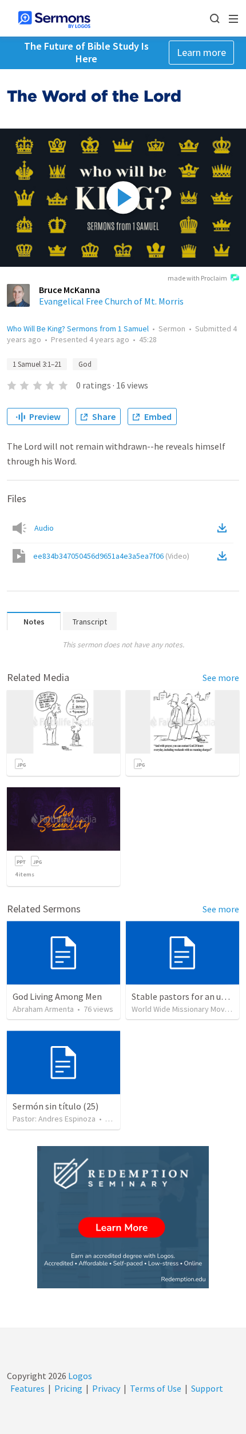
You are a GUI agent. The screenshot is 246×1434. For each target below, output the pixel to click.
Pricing (68, 1388)
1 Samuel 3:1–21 (37, 364)
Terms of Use (155, 1388)
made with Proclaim (197, 278)
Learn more (201, 52)
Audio (44, 528)
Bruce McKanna (69, 289)
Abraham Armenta (43, 1009)
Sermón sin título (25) (55, 1106)
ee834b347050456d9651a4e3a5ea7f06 (111, 556)
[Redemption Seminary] (123, 1217)
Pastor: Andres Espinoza (54, 1118)
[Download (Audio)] (224, 527)
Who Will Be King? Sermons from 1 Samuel (78, 328)
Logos (79, 1375)
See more (221, 677)
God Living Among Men (57, 996)
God (85, 364)
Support (207, 1388)
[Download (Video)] (224, 555)
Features (27, 1388)
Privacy (106, 1388)
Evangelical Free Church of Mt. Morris (111, 301)
